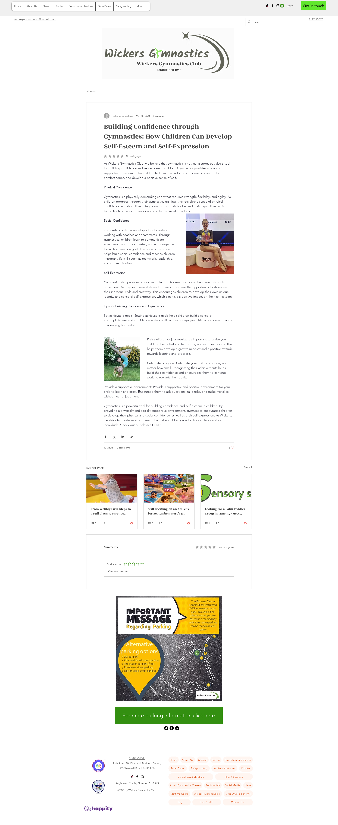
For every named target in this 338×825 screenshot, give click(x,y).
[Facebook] (272, 5)
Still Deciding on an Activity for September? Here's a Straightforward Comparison (168, 511)
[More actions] (232, 116)
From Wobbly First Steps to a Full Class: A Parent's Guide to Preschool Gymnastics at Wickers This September (111, 511)
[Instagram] (177, 728)
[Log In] (281, 5)
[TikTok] (267, 5)
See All (248, 467)
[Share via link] (131, 436)
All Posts (91, 91)
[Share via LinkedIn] (122, 436)
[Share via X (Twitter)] (114, 436)
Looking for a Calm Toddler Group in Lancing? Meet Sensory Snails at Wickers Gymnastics (225, 511)
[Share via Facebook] (105, 436)
